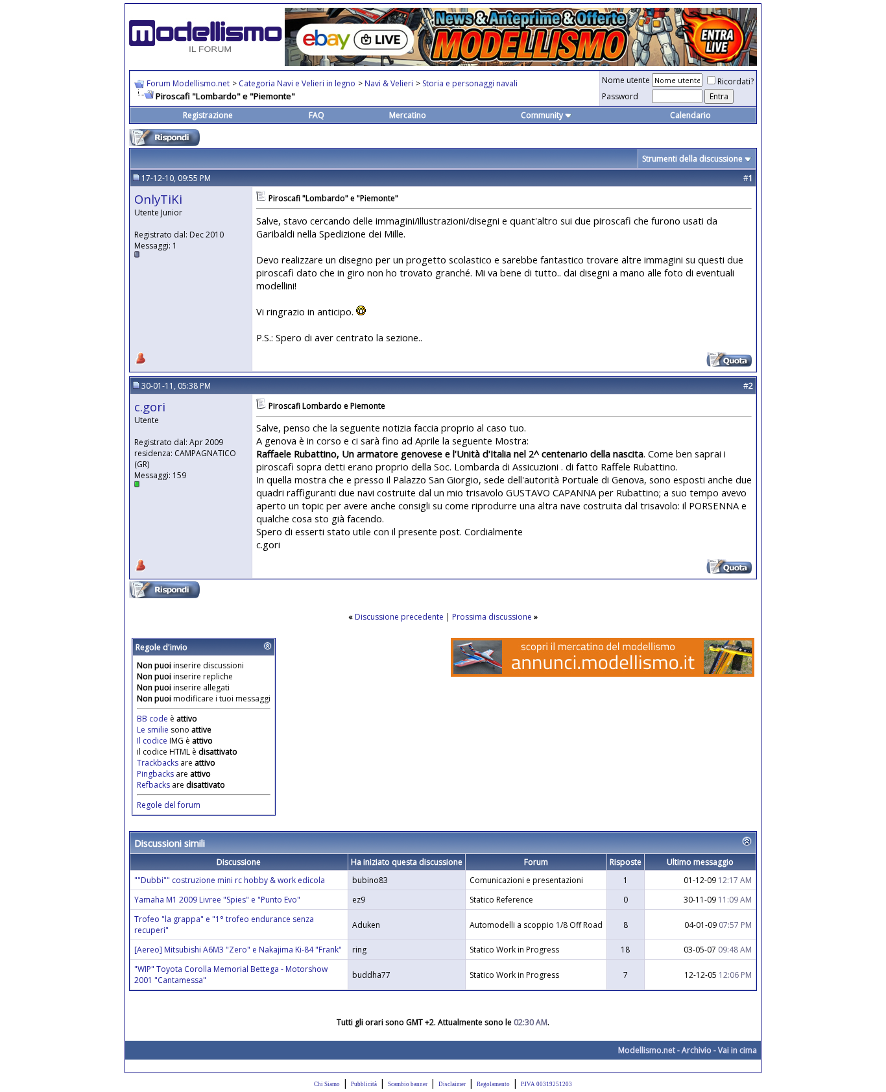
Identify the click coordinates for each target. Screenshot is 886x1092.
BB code (152, 718)
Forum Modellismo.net (188, 83)
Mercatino (407, 115)
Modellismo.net (646, 1050)
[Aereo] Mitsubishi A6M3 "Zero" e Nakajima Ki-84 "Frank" (238, 949)
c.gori (149, 406)
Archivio (697, 1050)
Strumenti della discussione (692, 158)
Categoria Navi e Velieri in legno (297, 83)
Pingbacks (155, 773)
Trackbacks (157, 762)
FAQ (316, 115)
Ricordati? (735, 81)
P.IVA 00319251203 (546, 1084)
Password (620, 96)
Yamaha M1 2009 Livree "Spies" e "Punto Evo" (217, 899)
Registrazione (208, 115)
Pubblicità (364, 1084)
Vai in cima (737, 1050)
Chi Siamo (327, 1084)
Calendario (690, 115)
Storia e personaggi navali (470, 83)
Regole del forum (168, 804)
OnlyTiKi (158, 199)
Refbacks (153, 784)
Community (542, 115)
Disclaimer (452, 1084)
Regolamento (493, 1084)
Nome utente (626, 80)
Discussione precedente (399, 616)
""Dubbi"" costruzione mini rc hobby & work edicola (229, 880)
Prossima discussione (492, 616)
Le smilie (153, 729)
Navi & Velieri (389, 83)
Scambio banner (407, 1084)
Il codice (153, 740)
